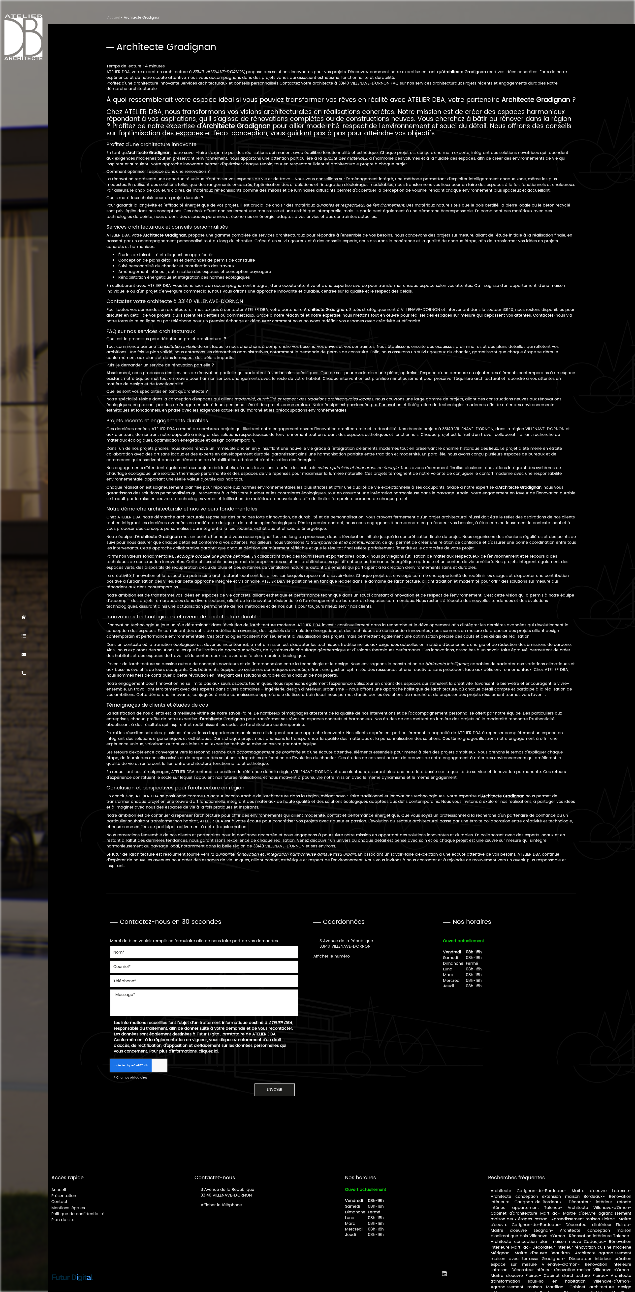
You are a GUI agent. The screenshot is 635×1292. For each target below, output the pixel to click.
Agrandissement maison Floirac (583, 1219)
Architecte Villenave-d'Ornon (598, 1207)
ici (216, 1051)
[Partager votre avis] (444, 1273)
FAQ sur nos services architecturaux (426, 83)
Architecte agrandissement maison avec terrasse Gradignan (561, 1256)
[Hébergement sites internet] (72, 1286)
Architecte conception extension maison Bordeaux (547, 1196)
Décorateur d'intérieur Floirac (597, 1225)
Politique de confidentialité (77, 1214)
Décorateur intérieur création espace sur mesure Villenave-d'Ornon (561, 1262)
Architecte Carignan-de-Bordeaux (527, 1191)
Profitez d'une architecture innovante (142, 83)
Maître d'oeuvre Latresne (600, 1191)
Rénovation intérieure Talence (599, 1236)
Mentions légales (68, 1208)
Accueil (23, 617)
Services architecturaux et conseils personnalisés (229, 83)
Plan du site (62, 1220)
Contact (23, 654)
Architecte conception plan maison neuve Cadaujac (547, 1241)
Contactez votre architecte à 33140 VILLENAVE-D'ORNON (334, 83)
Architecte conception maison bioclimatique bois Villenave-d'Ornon (561, 1233)
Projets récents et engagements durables (504, 83)
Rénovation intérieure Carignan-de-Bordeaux (561, 1199)
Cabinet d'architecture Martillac (524, 1213)
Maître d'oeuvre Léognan (521, 1230)
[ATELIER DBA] (24, 37)
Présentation (23, 635)
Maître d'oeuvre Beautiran (542, 1253)
